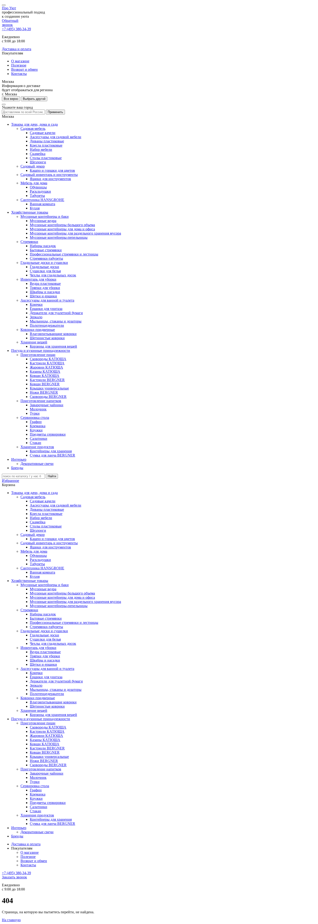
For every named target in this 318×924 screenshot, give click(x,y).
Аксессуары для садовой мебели (55, 137)
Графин (36, 422)
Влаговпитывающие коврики (53, 334)
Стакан (35, 443)
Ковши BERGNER (45, 384)
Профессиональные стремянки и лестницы (64, 254)
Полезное (18, 65)
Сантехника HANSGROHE (42, 200)
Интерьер (18, 459)
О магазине (20, 61)
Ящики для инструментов (50, 179)
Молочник (38, 409)
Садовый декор (32, 166)
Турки (35, 413)
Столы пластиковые (46, 158)
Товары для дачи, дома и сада (34, 124)
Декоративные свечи (37, 464)
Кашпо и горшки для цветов (52, 170)
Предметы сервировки (48, 434)
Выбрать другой (34, 99)
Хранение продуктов (37, 447)
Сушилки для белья (45, 271)
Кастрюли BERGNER (47, 380)
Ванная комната (42, 204)
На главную (11, 920)
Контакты (19, 74)
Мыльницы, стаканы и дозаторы (55, 321)
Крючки (36, 304)
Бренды (17, 468)
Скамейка (37, 154)
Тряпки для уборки (45, 288)
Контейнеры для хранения (51, 451)
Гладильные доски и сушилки (44, 263)
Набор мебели (41, 149)
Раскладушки (40, 191)
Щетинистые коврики (47, 338)
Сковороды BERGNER (48, 397)
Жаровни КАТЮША (46, 367)
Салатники (38, 438)
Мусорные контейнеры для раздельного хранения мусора (75, 233)
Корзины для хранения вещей (53, 346)
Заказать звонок (14, 877)
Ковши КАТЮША (44, 376)
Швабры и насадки (45, 292)
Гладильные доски (44, 267)
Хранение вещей (33, 342)
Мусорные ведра (43, 221)
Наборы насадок (43, 246)
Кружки (36, 430)
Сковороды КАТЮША (48, 359)
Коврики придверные (37, 330)
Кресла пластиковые (46, 145)
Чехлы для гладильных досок (53, 275)
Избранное (10, 481)
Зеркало (36, 317)
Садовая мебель (32, 129)
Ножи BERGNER (44, 392)
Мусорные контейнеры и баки (44, 216)
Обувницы (38, 187)
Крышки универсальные (49, 388)
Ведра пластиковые (45, 284)
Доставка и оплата (16, 49)
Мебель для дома (33, 183)
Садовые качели (42, 133)
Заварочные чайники (46, 405)
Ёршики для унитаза (46, 309)
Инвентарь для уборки (38, 279)
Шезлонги (38, 162)
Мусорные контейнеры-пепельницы (59, 237)
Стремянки (29, 242)
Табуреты (37, 196)
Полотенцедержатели (47, 325)
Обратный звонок (10, 23)
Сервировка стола (34, 418)
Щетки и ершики (43, 296)
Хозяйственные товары (29, 212)
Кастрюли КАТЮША (47, 363)
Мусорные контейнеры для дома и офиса (62, 229)
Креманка (37, 426)
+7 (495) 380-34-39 (16, 29)
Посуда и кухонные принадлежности (40, 351)
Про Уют (9, 8)
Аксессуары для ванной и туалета (47, 300)
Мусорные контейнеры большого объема (62, 225)
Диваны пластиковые (47, 141)
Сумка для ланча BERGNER (52, 455)
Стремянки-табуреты (46, 258)
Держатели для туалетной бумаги (56, 313)
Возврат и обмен (24, 69)
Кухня (35, 208)
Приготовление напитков (40, 401)
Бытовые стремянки (46, 250)
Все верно (11, 99)
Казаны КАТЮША (45, 371)
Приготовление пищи (37, 355)
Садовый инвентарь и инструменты (49, 175)
